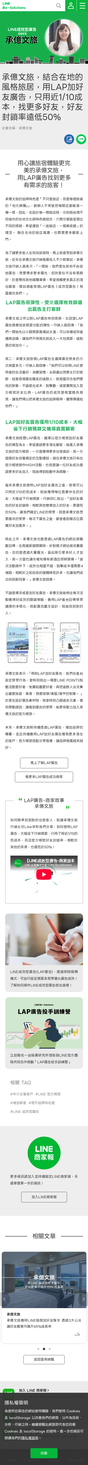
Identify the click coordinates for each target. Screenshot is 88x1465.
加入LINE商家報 (44, 1197)
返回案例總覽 (44, 1359)
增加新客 (19, 1103)
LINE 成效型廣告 (26, 1111)
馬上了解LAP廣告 (44, 763)
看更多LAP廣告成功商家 (44, 777)
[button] (38, 1349)
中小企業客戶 (23, 1094)
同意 (44, 1453)
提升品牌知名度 (43, 1103)
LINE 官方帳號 (49, 1094)
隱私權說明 (29, 1438)
